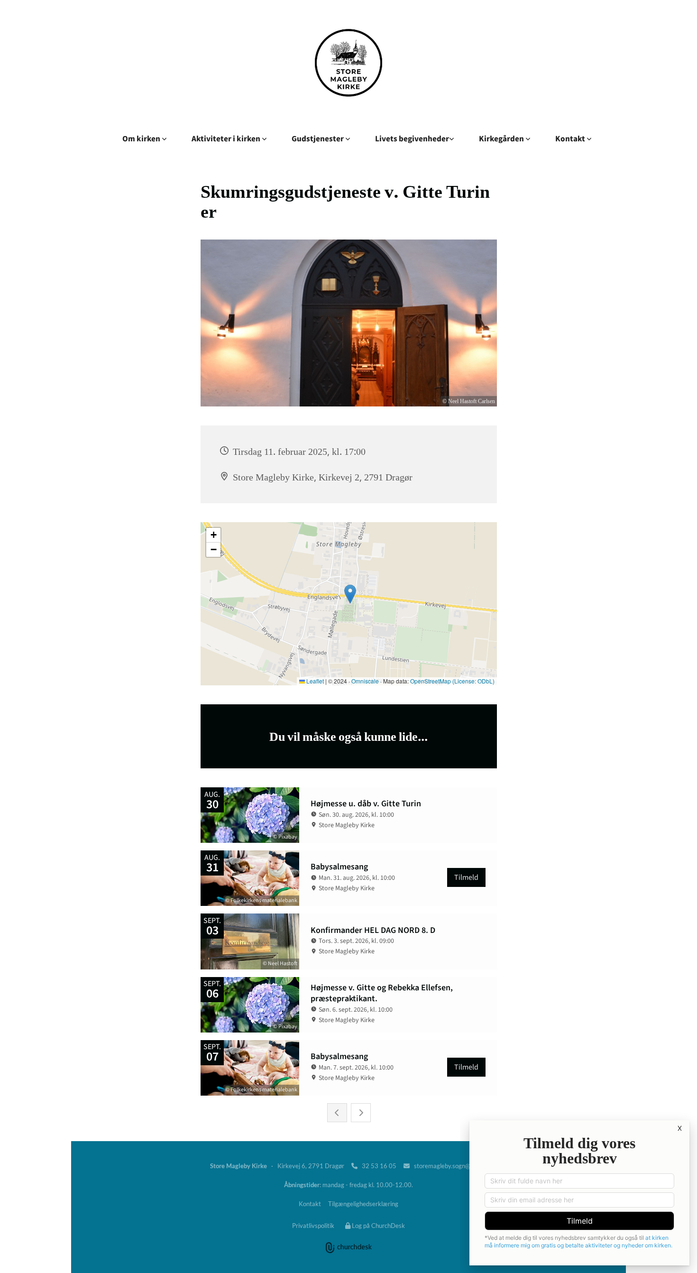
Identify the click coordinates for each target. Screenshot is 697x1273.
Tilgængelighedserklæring (363, 1204)
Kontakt (571, 138)
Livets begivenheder (412, 138)
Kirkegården (502, 138)
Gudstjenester (318, 138)
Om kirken (142, 138)
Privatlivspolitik (313, 1225)
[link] (144, 138)
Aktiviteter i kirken (227, 138)
